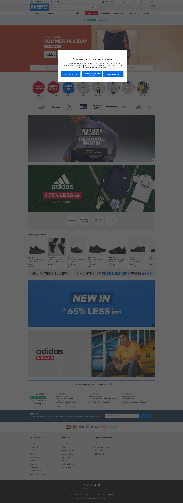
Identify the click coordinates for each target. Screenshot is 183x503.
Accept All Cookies (71, 74)
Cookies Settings (113, 74)
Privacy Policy (88, 67)
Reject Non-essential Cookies (92, 74)
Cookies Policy (101, 67)
